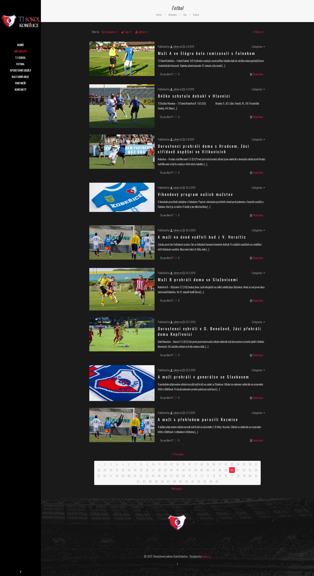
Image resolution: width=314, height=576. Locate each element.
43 (189, 470)
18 (202, 464)
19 (208, 464)
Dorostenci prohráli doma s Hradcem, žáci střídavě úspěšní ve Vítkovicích (204, 148)
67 (171, 476)
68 (177, 476)
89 (180, 481)
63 (147, 476)
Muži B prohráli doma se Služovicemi (200, 279)
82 (138, 481)
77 (232, 476)
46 (207, 470)
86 (162, 481)
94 (210, 481)
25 (244, 464)
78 (238, 476)
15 (183, 464)
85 (156, 481)
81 (256, 476)
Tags (126, 32)
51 (238, 470)
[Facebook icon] (20, 571)
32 (123, 470)
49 (226, 470)
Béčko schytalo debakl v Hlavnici (194, 96)
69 (183, 476)
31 (117, 470)
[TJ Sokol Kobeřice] (20, 20)
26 (250, 464)
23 (232, 464)
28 (98, 470)
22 (226, 464)
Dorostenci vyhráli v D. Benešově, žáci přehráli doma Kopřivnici (209, 331)
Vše (185, 15)
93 (204, 481)
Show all (259, 32)
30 (111, 470)
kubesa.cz (206, 556)
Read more (258, 74)
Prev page (179, 454)
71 (196, 476)
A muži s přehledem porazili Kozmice (198, 419)
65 (159, 476)
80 (250, 476)
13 (171, 464)
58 (117, 476)
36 (147, 470)
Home (159, 15)
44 (195, 470)
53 (250, 470)
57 (111, 476)
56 (105, 476)
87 (168, 481)
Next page (176, 488)
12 (165, 464)
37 (153, 470)
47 (214, 470)
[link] (177, 523)
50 (232, 470)
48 (219, 470)
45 (201, 470)
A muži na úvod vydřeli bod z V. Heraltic (202, 237)
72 (202, 476)
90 (186, 481)
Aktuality (172, 15)
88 (174, 481)
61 (135, 476)
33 (129, 470)
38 (159, 470)
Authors (142, 32)
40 (171, 470)
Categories (110, 32)
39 (165, 470)
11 (159, 464)
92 (198, 481)
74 (214, 476)
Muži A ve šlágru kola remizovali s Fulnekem (206, 53)
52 (244, 470)
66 (165, 476)
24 (238, 464)
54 (256, 470)
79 (244, 476)
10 (153, 464)
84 (150, 481)
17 (196, 464)
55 (98, 476)
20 (213, 464)
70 (189, 476)
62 (141, 476)
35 (141, 470)
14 (177, 464)
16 (189, 464)
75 (220, 476)
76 (226, 476)
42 (183, 470)
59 (123, 476)
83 (144, 481)
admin (176, 46)
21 (220, 464)
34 (135, 470)
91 (193, 481)
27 (256, 464)
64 (153, 476)
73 (208, 476)
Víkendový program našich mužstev (195, 194)
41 (177, 470)
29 (105, 470)
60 (129, 476)
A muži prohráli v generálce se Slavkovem (203, 377)
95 (217, 481)
